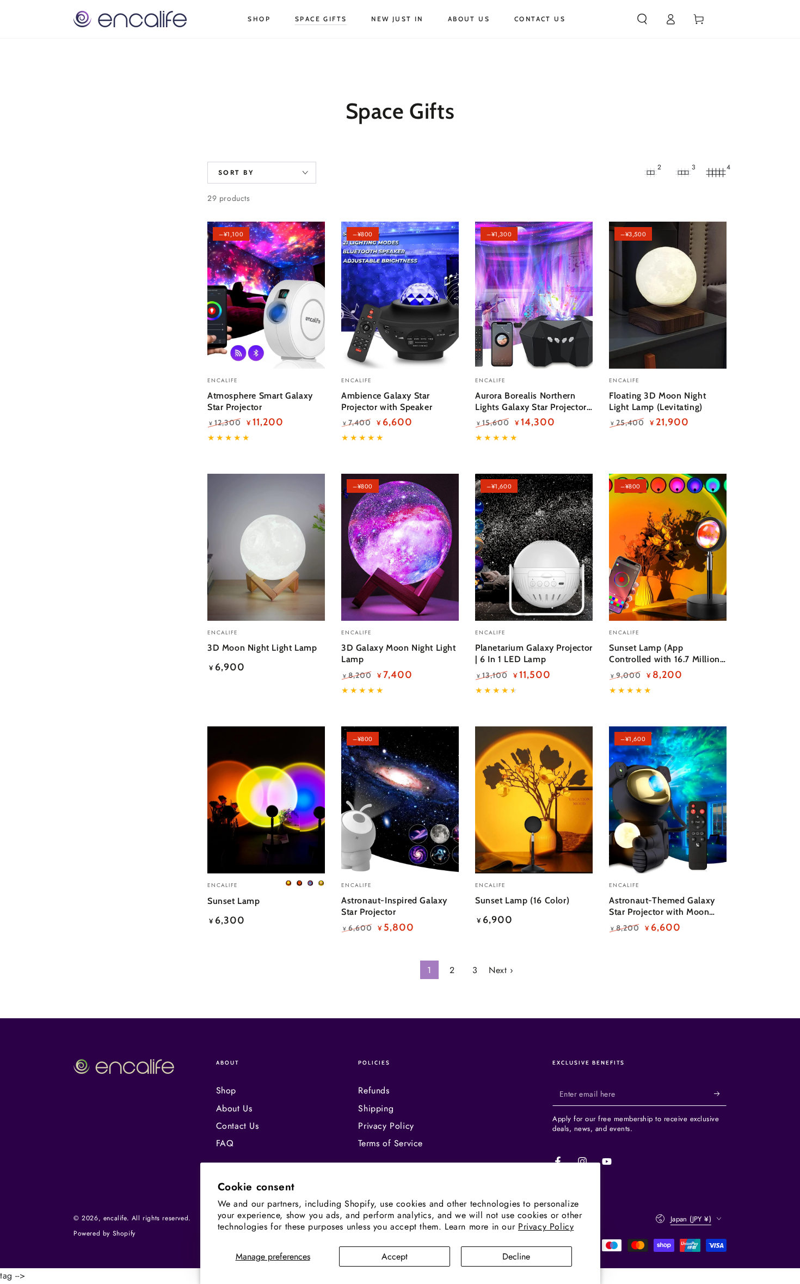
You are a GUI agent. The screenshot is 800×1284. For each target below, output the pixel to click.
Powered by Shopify (104, 1233)
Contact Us (237, 1126)
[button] (642, 19)
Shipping (375, 1108)
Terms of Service (390, 1143)
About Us (234, 1108)
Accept (394, 1256)
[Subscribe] (720, 1093)
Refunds (373, 1090)
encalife (115, 1218)
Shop (226, 1090)
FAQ (225, 1143)
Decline (516, 1256)
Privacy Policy (546, 1226)
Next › (501, 970)
